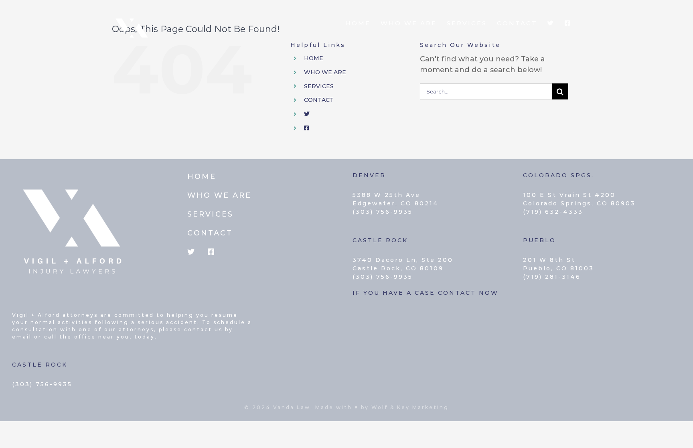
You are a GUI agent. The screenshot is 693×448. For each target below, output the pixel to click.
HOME (313, 58)
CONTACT (319, 99)
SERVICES (319, 86)
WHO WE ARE (325, 72)
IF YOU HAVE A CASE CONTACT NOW (425, 292)
